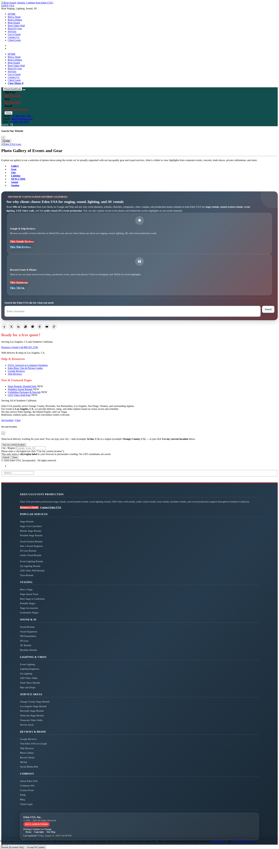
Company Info (27, 785)
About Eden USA (29, 781)
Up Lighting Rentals (30, 566)
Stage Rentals (27, 521)
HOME (12, 14)
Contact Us (13, 37)
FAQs (23, 795)
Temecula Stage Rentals (32, 715)
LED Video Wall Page (19, 395)
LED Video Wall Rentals (32, 570)
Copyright (39, 832)
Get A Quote (14, 34)
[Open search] (12, 124)
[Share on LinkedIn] (18, 327)
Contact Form (27, 790)
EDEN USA (7, 5)
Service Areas (27, 724)
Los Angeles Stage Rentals (33, 706)
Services (12, 31)
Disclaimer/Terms (36, 824)
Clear (18, 420)
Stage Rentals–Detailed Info (22, 386)
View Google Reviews (22, 241)
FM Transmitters (28, 636)
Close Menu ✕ (16, 83)
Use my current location (14, 445)
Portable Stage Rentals (31, 535)
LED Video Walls (28, 678)
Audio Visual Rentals (30, 555)
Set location (7, 420)
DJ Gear (24, 640)
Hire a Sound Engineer (31, 546)
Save (14, 457)
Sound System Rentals (31, 541)
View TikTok (17, 287)
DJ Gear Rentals (28, 550)
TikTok (23, 762)
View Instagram (19, 282)
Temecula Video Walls (31, 720)
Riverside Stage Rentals (32, 711)
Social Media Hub (29, 766)
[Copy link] (54, 327)
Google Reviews (16, 371)
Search (268, 309)
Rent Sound (14, 22)
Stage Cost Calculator (31, 526)
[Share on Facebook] (4, 327)
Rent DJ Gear (15, 28)
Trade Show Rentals (30, 682)
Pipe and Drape (28, 687)
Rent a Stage (14, 16)
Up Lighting (26, 673)
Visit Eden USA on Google (33, 743)
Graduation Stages (29, 612)
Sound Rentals (27, 627)
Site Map (50, 832)
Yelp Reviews (15, 374)
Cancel (6, 457)
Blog (22, 799)
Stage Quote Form (29, 594)
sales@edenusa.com (16, 109)
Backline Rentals (28, 650)
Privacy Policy (219, 841)
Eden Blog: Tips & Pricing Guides (25, 368)
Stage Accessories (29, 608)
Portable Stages (27, 603)
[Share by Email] (47, 327)
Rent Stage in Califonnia (32, 599)
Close (8, 113)
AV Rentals (25, 645)
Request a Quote (10, 347)
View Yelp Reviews (20, 246)
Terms (28, 832)
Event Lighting (27, 664)
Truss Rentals (26, 575)
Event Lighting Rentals (31, 561)
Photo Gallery (27, 753)
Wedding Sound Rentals (20, 389)
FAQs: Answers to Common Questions (28, 365)
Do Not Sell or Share (242, 841)
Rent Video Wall (16, 25)
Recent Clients (27, 757)
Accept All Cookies (36, 847)
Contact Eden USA (50, 507)
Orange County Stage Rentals (35, 701)
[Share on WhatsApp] (25, 327)
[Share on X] (11, 327)
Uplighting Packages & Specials (24, 392)
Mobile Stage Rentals (30, 531)
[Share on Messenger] (33, 327)
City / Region (8, 448)
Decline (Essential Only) (12, 847)
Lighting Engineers (29, 669)
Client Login (14, 40)
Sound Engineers (28, 631)
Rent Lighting (15, 19)
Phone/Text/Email (12, 89)
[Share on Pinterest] (40, 327)
